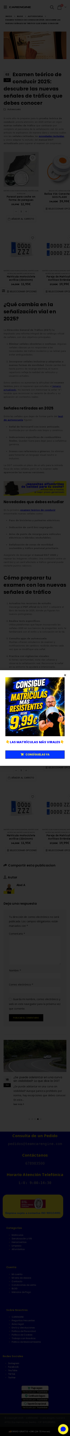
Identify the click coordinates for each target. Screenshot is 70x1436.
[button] (65, 675)
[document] (35, 718)
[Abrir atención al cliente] (63, 1429)
